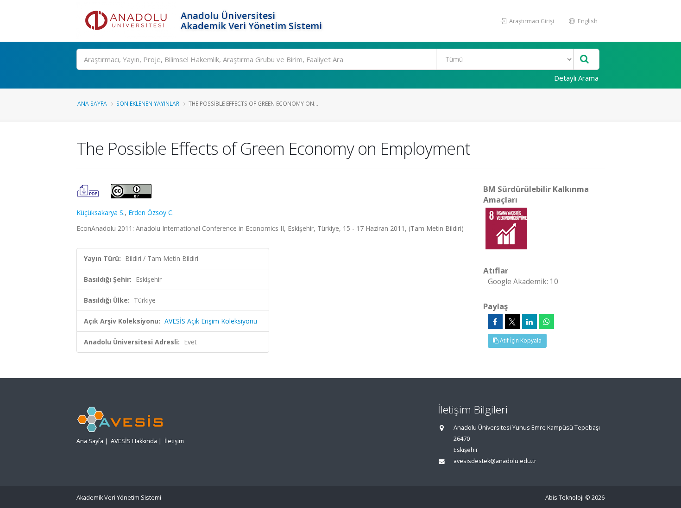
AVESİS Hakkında (134, 441)
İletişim (174, 441)
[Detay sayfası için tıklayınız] (506, 227)
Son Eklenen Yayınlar (147, 103)
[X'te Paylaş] (512, 321)
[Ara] (584, 59)
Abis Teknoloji (564, 498)
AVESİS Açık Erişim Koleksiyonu (210, 321)
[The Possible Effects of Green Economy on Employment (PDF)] (88, 190)
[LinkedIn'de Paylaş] (529, 321)
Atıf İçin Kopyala (520, 340)
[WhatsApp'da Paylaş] (546, 321)
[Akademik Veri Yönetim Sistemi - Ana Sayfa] (127, 21)
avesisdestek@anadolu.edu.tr (495, 461)
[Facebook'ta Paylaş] (495, 321)
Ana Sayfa (92, 103)
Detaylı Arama (576, 78)
